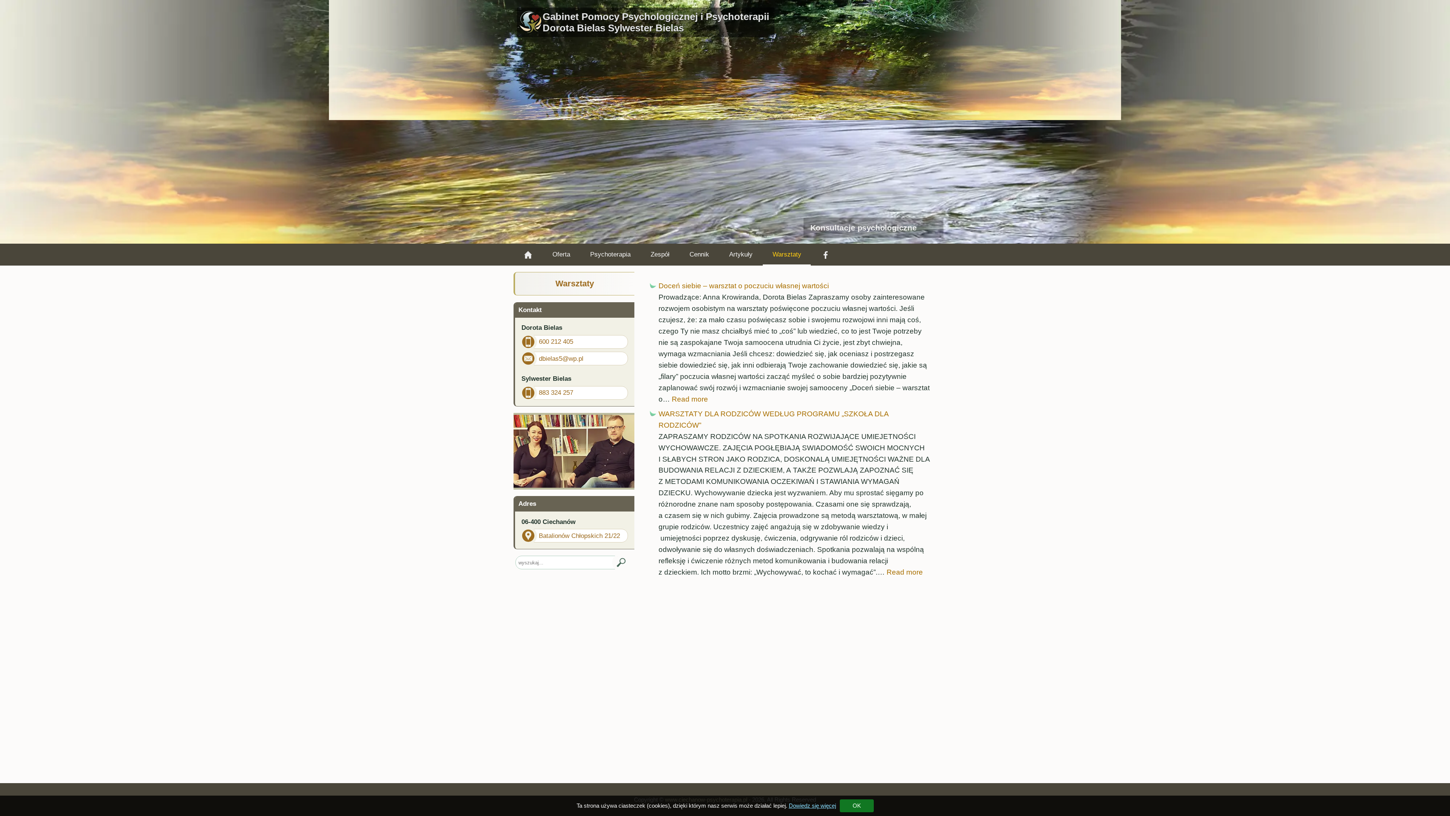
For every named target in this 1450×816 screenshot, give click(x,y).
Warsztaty (787, 254)
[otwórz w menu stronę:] (528, 255)
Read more (690, 399)
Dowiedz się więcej (812, 805)
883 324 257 (556, 392)
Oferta (561, 254)
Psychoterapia (610, 254)
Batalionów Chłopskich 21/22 (579, 535)
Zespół (660, 254)
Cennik (699, 254)
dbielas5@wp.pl (561, 358)
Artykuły (741, 254)
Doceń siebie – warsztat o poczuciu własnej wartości (744, 286)
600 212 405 (556, 341)
